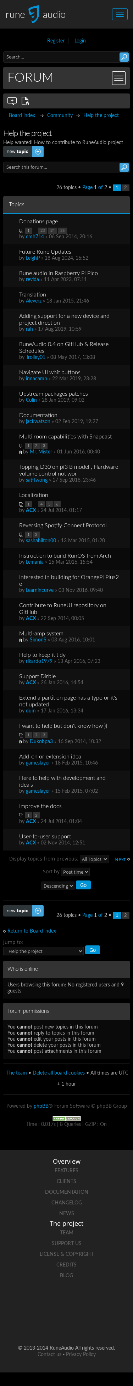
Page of (94, 187)
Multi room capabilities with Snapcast (65, 437)
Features (66, 1170)
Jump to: (13, 942)
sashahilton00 (41, 540)
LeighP (33, 258)
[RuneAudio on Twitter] (80, 1300)
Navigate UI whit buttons (50, 372)
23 (42, 231)
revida (32, 279)
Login (80, 41)
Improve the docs (40, 806)
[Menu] (119, 78)
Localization (33, 495)
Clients (66, 1181)
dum (31, 711)
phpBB (41, 1106)
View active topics (27, 101)
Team (66, 1232)
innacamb (36, 378)
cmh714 (35, 236)
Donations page (38, 221)
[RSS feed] (66, 1325)
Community (60, 115)
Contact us (49, 1354)
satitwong (37, 480)
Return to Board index (31, 931)
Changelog (66, 1202)
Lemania (35, 562)
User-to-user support (45, 836)
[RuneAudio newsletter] (93, 1325)
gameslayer (38, 763)
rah (29, 329)
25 (62, 231)
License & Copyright (67, 1254)
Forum (30, 77)
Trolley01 (35, 357)
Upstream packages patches (53, 394)
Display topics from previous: (44, 858)
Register (56, 41)
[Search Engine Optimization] (66, 1118)
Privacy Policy (81, 1354)
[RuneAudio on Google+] (107, 1300)
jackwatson (38, 421)
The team (16, 1073)
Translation (32, 295)
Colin (31, 400)
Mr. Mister (41, 452)
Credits (66, 1265)
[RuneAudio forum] (39, 1325)
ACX (31, 510)
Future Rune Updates (45, 252)
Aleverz (33, 301)
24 (52, 231)
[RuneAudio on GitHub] (26, 1300)
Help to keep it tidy (42, 655)
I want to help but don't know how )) (63, 726)
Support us (67, 1243)
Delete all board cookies (59, 1073)
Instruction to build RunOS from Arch (65, 556)
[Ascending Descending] (66, 886)
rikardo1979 (39, 661)
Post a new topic (21, 148)
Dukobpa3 (41, 741)
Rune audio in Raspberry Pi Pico (58, 273)
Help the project (101, 115)
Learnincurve (40, 590)
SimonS (38, 640)
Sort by (52, 871)
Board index (22, 115)
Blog (66, 1275)
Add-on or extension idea (50, 757)
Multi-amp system (41, 633)
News (66, 1213)
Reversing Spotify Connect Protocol (63, 525)
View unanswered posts (12, 101)
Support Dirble (37, 676)
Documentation (38, 415)
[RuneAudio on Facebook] (53, 1300)
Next (120, 859)
